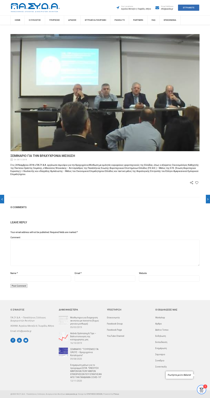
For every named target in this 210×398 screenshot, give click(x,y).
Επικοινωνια (170, 20)
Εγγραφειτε (188, 7)
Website (143, 273)
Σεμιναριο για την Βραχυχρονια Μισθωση (42, 156)
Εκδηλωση (160, 336)
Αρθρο (158, 323)
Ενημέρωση (161, 348)
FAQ (153, 20)
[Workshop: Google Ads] (208, 199)
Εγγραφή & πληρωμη (95, 20)
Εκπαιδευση (161, 342)
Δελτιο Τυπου (161, 330)
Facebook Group (115, 323)
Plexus (116, 394)
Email (78, 273)
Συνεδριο (159, 360)
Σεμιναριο (160, 354)
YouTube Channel (115, 336)
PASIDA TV (120, 20)
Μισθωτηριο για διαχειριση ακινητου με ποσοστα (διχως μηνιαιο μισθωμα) (84, 320)
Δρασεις (72, 20)
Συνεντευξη (161, 366)
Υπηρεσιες (54, 20)
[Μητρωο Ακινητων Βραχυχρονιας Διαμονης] (2, 199)
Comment (15, 237)
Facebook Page (114, 330)
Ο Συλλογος (35, 20)
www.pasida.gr (71, 394)
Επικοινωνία (113, 317)
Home (17, 20)
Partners (138, 20)
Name (14, 273)
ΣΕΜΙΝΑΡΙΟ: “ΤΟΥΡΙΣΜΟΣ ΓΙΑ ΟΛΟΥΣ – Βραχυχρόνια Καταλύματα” (84, 352)
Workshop (160, 317)
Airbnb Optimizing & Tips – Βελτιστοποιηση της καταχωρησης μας (83, 336)
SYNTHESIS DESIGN (94, 394)
